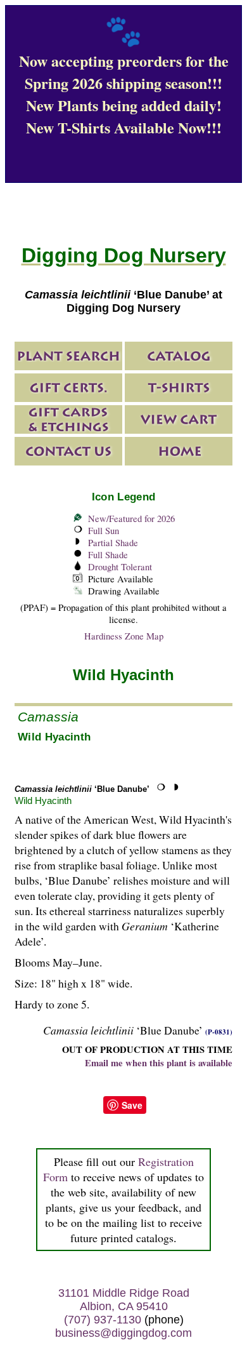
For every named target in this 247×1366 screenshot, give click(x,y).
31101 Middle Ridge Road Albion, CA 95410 (123, 1300)
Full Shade (108, 555)
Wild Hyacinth (43, 800)
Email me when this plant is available (158, 1062)
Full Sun (103, 531)
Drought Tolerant (120, 567)
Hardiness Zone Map (123, 636)
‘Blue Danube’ (82, 789)
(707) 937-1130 (102, 1319)
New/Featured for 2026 (131, 518)
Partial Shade (113, 543)
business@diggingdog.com (123, 1333)
